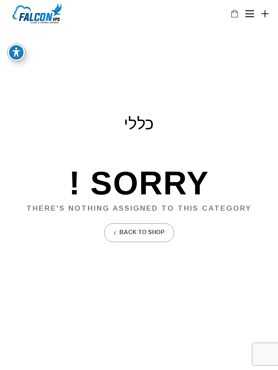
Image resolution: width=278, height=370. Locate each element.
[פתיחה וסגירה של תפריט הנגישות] (16, 52)
